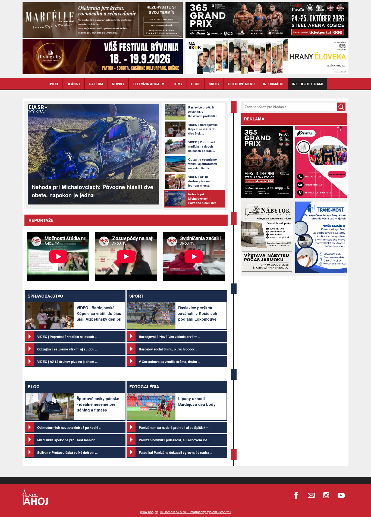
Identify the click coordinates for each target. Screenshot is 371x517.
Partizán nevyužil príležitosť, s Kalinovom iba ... (175, 440)
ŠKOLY (214, 83)
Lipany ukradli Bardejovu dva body (197, 401)
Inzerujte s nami (307, 83)
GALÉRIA (96, 83)
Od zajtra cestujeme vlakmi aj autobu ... (67, 349)
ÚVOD (53, 83)
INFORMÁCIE (273, 83)
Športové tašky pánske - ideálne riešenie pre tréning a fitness (98, 404)
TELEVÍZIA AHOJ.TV (148, 83)
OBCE (195, 83)
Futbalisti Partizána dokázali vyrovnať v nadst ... (175, 452)
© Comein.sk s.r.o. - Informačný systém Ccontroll (195, 511)
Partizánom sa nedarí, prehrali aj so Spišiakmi (174, 427)
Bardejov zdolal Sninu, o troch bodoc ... (168, 349)
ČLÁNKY (73, 83)
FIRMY (177, 83)
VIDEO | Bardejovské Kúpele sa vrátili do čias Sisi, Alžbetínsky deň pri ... (99, 316)
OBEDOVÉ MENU (241, 83)
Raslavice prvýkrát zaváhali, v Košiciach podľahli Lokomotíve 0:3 (197, 316)
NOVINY (118, 83)
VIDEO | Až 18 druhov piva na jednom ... (67, 361)
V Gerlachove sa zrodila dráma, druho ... (169, 361)
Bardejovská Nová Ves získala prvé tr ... (169, 336)
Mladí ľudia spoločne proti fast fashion (66, 440)
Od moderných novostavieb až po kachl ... (69, 427)
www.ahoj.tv (149, 511)
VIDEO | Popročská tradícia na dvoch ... (67, 336)
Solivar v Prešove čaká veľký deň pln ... (67, 452)
